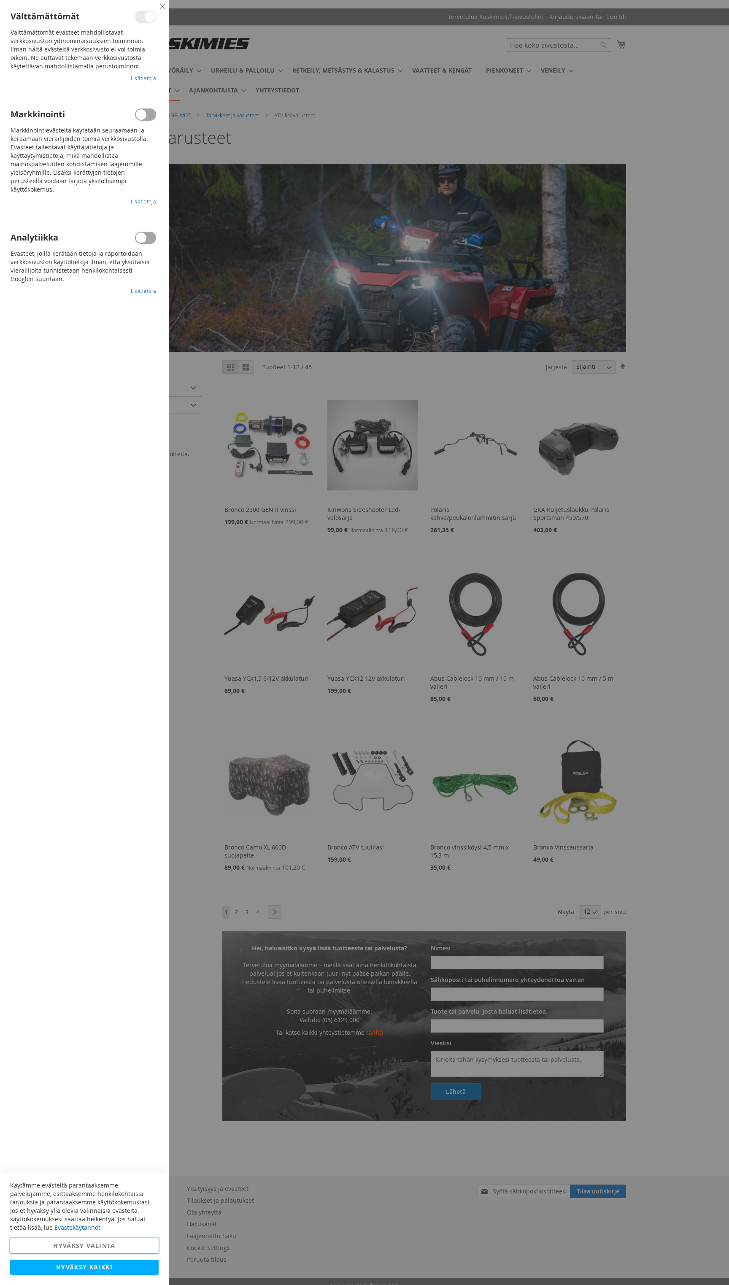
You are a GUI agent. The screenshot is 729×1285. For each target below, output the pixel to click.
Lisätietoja (143, 78)
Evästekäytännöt (77, 1227)
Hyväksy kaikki (84, 1267)
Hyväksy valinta (84, 1246)
